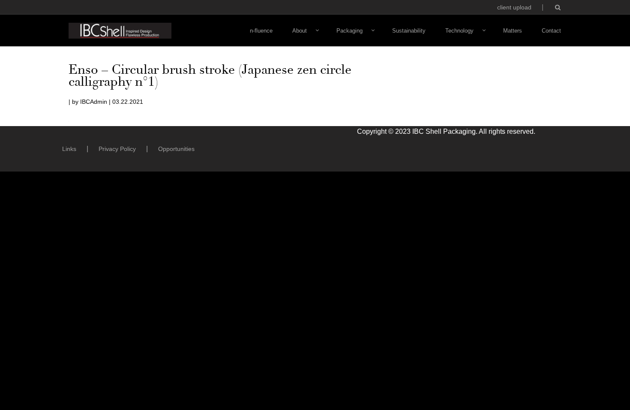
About (299, 30)
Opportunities (176, 148)
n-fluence (261, 30)
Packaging (349, 30)
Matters (512, 30)
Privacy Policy (117, 148)
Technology (459, 30)
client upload (514, 7)
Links (69, 148)
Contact (551, 30)
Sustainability (409, 30)
